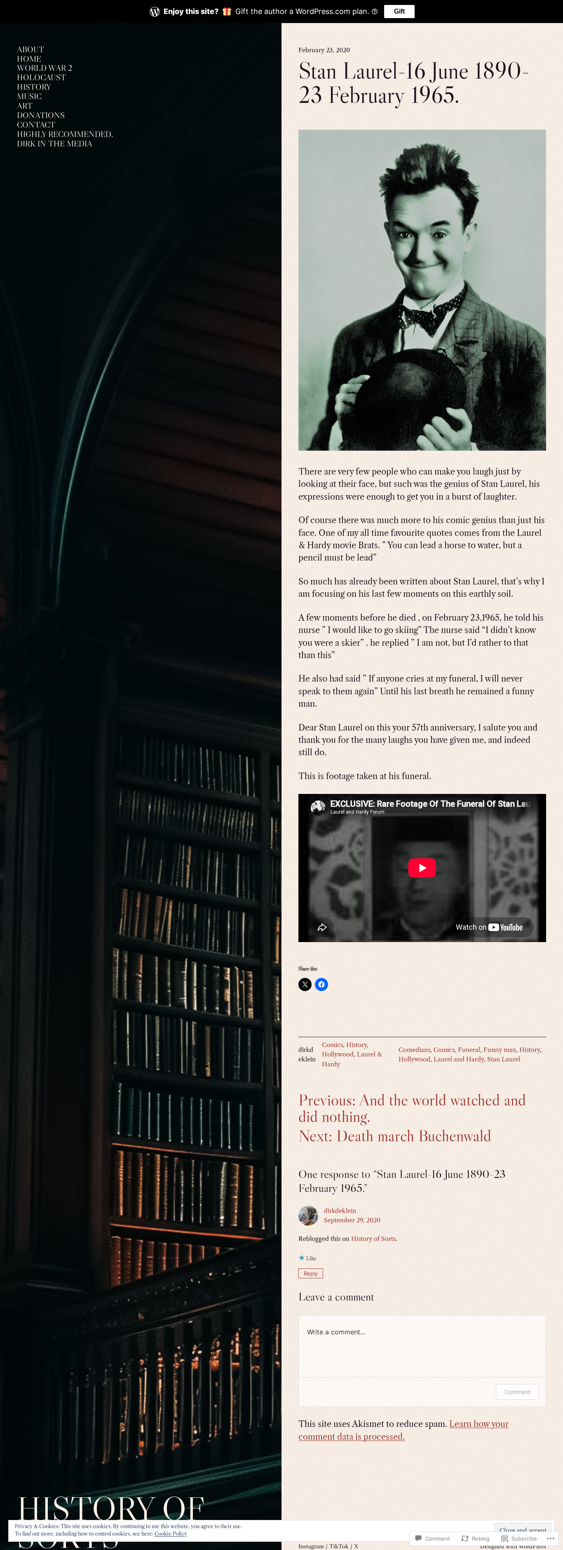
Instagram (311, 1546)
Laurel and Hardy (459, 1059)
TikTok (339, 1546)
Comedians (414, 1050)
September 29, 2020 (352, 1220)
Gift (399, 11)
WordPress (532, 1546)
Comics (332, 1045)
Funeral (469, 1050)
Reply (311, 1273)
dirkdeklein (340, 1211)
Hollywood (338, 1054)
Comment (517, 1391)
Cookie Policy (171, 1534)
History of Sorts (373, 1239)
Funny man (499, 1050)
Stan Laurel (503, 1059)
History (356, 1045)
